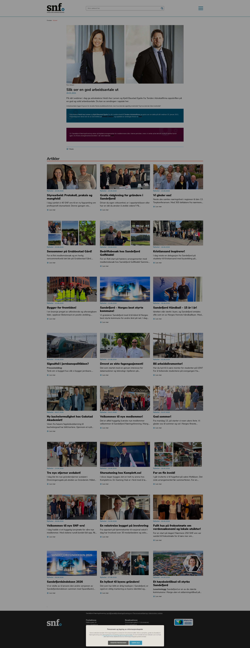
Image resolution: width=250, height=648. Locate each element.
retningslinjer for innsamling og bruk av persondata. (117, 635)
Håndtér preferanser (118, 643)
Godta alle (136, 643)
